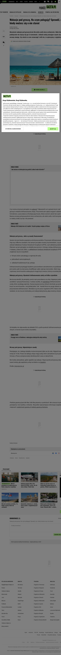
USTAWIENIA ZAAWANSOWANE (13, 128)
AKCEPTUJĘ (53, 129)
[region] (30, 112)
